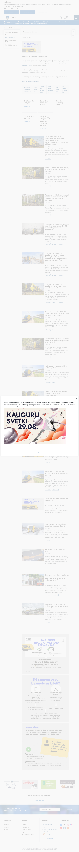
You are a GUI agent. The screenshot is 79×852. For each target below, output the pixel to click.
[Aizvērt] (76, 398)
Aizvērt (40, 453)
